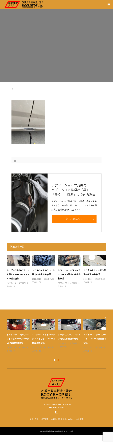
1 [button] (54, 360)
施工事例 (22, 283)
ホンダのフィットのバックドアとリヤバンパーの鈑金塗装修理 (43, 338)
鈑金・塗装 (34, 419)
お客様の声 (55, 419)
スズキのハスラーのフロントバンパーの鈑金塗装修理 (94, 338)
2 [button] (58, 360)
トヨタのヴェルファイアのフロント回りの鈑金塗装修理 (69, 274)
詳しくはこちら (74, 218)
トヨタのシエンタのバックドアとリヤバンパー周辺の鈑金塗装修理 (18, 338)
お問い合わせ (68, 419)
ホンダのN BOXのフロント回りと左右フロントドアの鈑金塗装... (18, 274)
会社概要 (79, 419)
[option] (58, 336)
